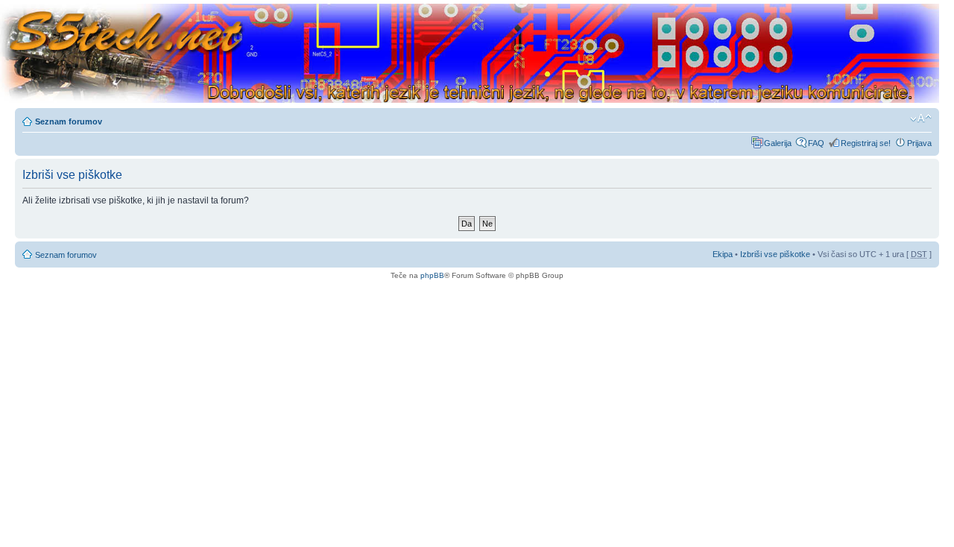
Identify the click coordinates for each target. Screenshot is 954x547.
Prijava (919, 143)
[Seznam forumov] (469, 54)
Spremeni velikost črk (921, 118)
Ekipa (723, 254)
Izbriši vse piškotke (776, 254)
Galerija (778, 143)
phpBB (432, 275)
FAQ (816, 143)
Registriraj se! (866, 143)
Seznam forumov (68, 121)
